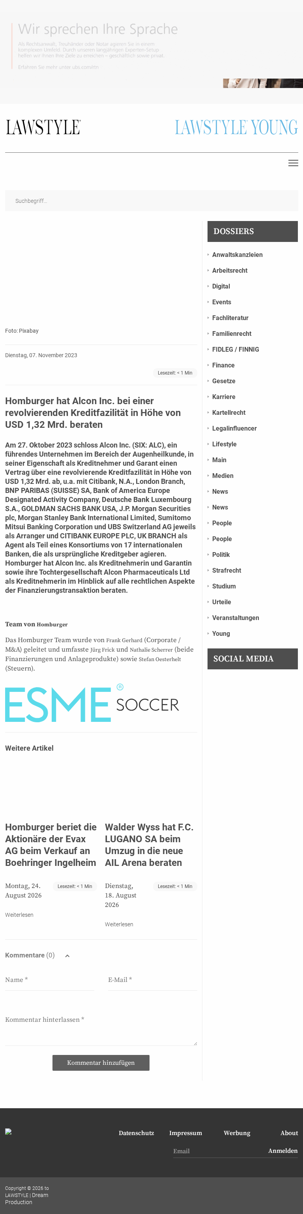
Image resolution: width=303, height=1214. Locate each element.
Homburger (23, 563)
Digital (221, 286)
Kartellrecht (228, 412)
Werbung (237, 1133)
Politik (221, 554)
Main (219, 460)
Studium (224, 586)
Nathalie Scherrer (151, 650)
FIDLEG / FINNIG (235, 349)
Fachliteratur (230, 318)
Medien (223, 476)
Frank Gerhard (124, 640)
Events (221, 302)
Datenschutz (136, 1133)
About (289, 1133)
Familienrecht (231, 333)
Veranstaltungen (235, 618)
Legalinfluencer (234, 428)
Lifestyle (224, 444)
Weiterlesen (19, 915)
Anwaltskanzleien (237, 255)
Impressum (185, 1133)
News (220, 491)
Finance (223, 365)
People (222, 523)
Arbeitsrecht (229, 270)
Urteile (221, 602)
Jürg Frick (102, 650)
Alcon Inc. (115, 445)
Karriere (224, 397)
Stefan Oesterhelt (160, 659)
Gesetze (224, 381)
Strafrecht (226, 570)
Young (221, 633)
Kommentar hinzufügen (101, 1063)
